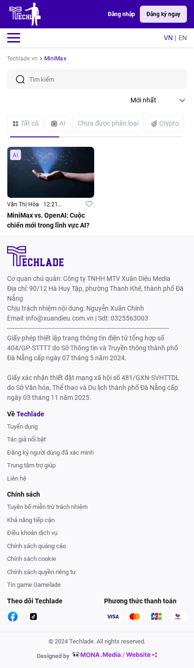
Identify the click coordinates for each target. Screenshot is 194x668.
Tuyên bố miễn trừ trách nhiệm (47, 506)
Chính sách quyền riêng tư (41, 571)
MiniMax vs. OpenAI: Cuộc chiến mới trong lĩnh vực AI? (48, 220)
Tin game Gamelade (34, 584)
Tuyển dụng (22, 426)
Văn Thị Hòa (23, 204)
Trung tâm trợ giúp (31, 465)
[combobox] (158, 100)
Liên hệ (16, 478)
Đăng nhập (121, 14)
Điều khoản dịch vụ (32, 532)
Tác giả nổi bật (26, 439)
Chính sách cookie (31, 558)
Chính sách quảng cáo (36, 546)
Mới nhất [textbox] (143, 100)
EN (182, 38)
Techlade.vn (22, 58)
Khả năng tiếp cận (31, 520)
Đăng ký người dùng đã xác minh (50, 452)
